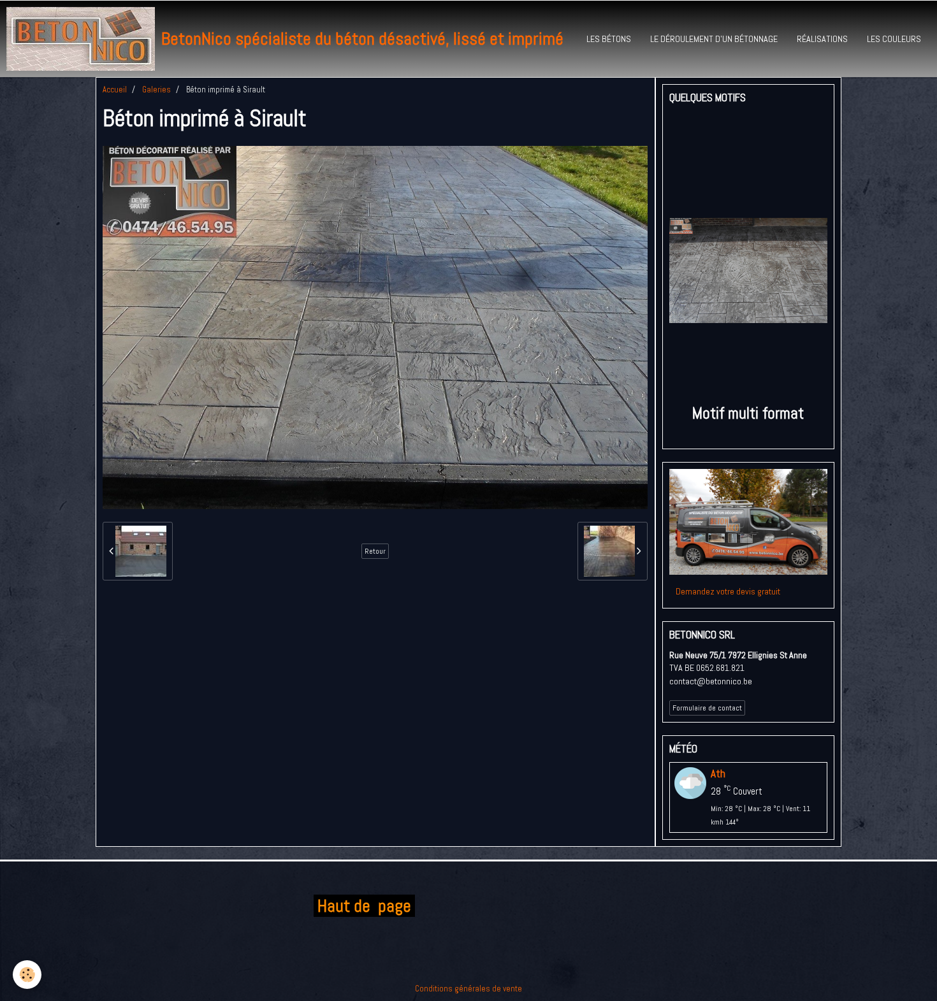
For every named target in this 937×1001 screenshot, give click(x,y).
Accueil (115, 89)
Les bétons (608, 39)
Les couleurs (894, 39)
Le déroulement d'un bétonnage (714, 39)
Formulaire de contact (707, 708)
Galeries (156, 89)
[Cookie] (27, 974)
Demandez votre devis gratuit (728, 591)
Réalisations (822, 39)
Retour (375, 551)
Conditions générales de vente (468, 988)
